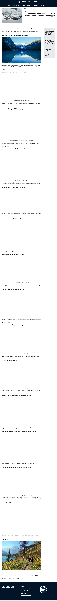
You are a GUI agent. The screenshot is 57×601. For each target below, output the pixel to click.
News (8, 5)
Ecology (25, 11)
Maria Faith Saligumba (31, 8)
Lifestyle (36, 5)
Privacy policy (29, 588)
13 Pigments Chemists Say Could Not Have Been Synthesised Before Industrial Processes (49, 33)
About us (22, 588)
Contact (25, 588)
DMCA (28, 590)
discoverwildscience (30, 2)
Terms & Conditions (23, 590)
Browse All (43, 5)
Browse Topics (26, 5)
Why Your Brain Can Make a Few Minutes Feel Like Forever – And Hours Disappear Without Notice (50, 42)
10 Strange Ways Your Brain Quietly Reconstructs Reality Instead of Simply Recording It (49, 52)
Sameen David (46, 55)
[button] (49, 5)
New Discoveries (16, 5)
